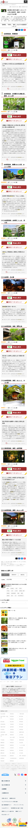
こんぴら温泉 (22, 745)
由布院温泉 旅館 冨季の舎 (13, 326)
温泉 (18, 593)
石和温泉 (21, 729)
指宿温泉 (12, 760)
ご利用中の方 (5, 793)
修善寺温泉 (21, 732)
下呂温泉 (2, 739)
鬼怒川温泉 (3, 726)
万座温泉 (12, 724)
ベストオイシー (8, 766)
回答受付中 (14, 574)
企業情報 (4, 789)
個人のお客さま (6, 781)
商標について (19, 811)
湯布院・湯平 (21, 590)
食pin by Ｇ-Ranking (22, 768)
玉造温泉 (12, 747)
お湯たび (16, 765)
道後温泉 (12, 745)
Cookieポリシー (5, 808)
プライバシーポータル (18, 805)
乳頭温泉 (12, 716)
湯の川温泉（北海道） (4, 717)
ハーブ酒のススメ (13, 769)
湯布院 (8, 593)
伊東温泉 (12, 732)
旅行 (12, 595)
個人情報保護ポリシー (7, 805)
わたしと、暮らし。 (22, 765)
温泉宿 (8, 595)
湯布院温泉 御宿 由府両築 (13, 448)
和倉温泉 (12, 734)
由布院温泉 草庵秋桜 (11, 34)
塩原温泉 (12, 726)
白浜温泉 (21, 742)
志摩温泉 (2, 758)
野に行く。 (19, 766)
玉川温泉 (21, 753)
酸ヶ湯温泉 (12, 753)
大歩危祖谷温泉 (13, 758)
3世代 (20, 588)
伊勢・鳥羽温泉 (22, 755)
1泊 (15, 595)
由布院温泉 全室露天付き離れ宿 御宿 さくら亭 (14, 95)
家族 (8, 588)
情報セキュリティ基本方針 (8, 811)
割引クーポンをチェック (15, 59)
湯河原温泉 (3, 732)
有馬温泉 (12, 742)
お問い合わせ (5, 798)
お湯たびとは (7, 763)
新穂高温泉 (21, 739)
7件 (16, 50)
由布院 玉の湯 (9, 277)
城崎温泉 (2, 742)
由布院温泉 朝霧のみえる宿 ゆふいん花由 (14, 165)
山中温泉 (21, 734)
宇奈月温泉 (21, 737)
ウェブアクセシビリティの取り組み (10, 801)
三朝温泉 (2, 747)
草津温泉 (21, 721)
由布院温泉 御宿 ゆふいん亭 (14, 510)
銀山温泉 (12, 721)
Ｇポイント (20, 763)
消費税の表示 (12, 798)
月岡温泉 (12, 729)
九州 (12, 590)
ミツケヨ (2, 768)
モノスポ (14, 766)
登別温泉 (12, 713)
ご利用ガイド (13, 763)
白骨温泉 (2, 729)
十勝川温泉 (21, 713)
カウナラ (23, 766)
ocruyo (12, 765)
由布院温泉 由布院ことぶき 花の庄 (14, 221)
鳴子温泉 (21, 716)
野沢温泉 (21, 726)
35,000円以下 (20, 595)
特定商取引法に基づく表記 (17, 808)
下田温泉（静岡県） (4, 735)
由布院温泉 (13, 593)
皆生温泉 (21, 747)
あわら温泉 (12, 737)
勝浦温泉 (2, 745)
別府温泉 (12, 750)
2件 (16, 238)
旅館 (22, 593)
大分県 (16, 590)
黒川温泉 (21, 750)
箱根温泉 (12, 755)
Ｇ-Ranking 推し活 (14, 768)
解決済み (22, 574)
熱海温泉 (2, 760)
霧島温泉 (2, 753)
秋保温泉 (12, 719)
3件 (16, 111)
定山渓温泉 (3, 713)
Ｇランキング (3, 765)
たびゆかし (8, 768)
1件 (16, 293)
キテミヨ (3, 766)
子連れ (8, 590)
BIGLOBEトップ (5, 814)
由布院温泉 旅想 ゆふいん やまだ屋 (14, 381)
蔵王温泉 (2, 721)
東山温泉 (21, 719)
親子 (16, 588)
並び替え (3, 579)
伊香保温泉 (3, 724)
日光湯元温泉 (3, 755)
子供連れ (12, 588)
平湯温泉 (12, 739)
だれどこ (8, 765)
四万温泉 (21, 724)
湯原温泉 (2, 750)
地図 (17, 113)
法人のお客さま (6, 785)
